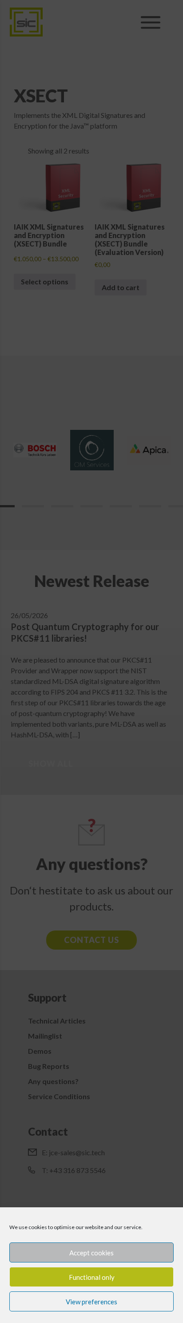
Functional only (92, 1277)
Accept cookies (91, 1253)
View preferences (91, 1302)
